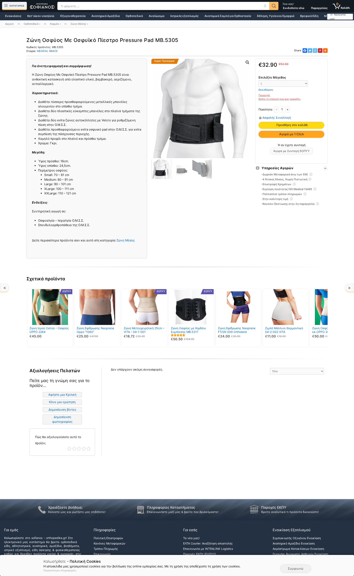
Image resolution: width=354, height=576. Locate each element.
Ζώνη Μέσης (125, 240)
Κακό (74, 448)
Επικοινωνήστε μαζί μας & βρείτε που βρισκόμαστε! (182, 512)
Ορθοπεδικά (134, 16)
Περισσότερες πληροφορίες (59, 570)
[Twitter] (310, 50)
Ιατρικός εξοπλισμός (184, 16)
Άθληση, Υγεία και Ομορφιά (275, 16)
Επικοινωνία (102, 554)
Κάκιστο (69, 448)
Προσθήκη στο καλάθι (292, 125)
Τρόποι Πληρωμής (106, 548)
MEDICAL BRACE (47, 51)
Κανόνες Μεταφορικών (109, 543)
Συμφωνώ (295, 568)
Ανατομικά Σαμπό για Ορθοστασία (227, 16)
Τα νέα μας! (191, 538)
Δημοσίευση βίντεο (62, 409)
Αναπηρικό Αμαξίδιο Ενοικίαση (294, 543)
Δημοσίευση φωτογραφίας (62, 419)
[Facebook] (305, 50)
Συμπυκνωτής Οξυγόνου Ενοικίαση (297, 538)
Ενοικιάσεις (13, 16)
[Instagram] (315, 50)
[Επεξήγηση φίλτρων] (311, 175)
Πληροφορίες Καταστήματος (171, 507)
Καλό (84, 448)
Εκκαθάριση (266, 89)
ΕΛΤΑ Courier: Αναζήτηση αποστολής (208, 543)
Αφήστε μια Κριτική (62, 395)
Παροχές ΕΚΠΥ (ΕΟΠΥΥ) (199, 554)
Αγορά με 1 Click (291, 134)
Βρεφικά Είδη (309, 16)
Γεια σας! (293, 6)
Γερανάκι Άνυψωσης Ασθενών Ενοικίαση (300, 554)
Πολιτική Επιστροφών (108, 538)
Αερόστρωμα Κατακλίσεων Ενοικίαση (298, 548)
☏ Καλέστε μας (338, 17)
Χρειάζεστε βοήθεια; (65, 507)
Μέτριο (79, 448)
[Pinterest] (320, 50)
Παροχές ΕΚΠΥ (273, 507)
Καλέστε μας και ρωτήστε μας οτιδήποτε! (77, 512)
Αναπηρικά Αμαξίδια (105, 16)
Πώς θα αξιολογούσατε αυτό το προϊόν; (58, 440)
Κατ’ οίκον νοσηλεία (40, 16)
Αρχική (9, 23)
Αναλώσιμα (157, 16)
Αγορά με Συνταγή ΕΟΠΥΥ (291, 151)
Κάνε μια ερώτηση (62, 402)
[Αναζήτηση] (273, 6)
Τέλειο (88, 448)
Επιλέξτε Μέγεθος (272, 77)
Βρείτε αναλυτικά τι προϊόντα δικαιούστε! (290, 512)
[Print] (325, 50)
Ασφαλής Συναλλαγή (276, 117)
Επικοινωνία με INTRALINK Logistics (208, 548)
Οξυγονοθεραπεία (73, 16)
